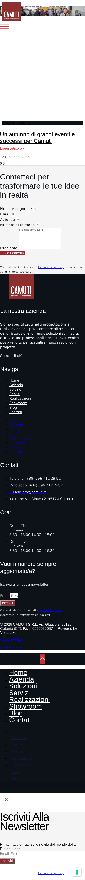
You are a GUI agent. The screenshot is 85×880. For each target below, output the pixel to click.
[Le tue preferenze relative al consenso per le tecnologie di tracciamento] (77, 872)
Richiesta (9, 248)
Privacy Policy (11, 648)
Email (6, 214)
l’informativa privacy (51, 267)
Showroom (18, 403)
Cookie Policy (11, 640)
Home (14, 420)
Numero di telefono (18, 225)
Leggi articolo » (12, 148)
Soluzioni (16, 429)
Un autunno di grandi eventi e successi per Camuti (37, 137)
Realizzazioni (20, 438)
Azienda (8, 220)
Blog (13, 447)
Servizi (14, 433)
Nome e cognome (16, 209)
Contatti (15, 412)
